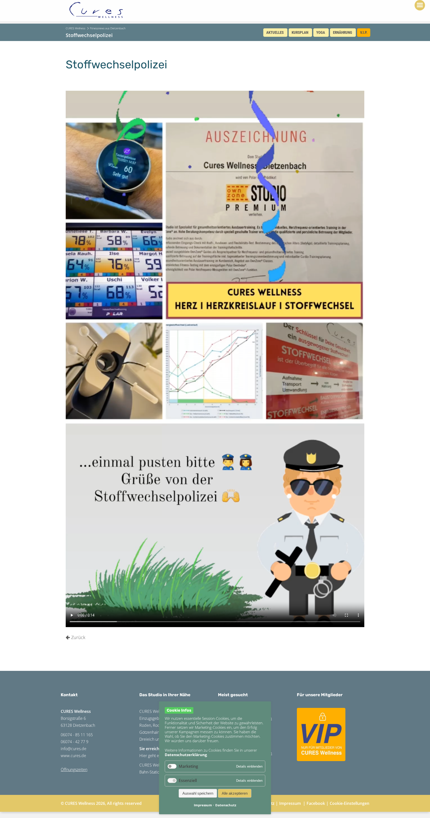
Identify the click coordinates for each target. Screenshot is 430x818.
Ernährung (342, 32)
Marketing (188, 766)
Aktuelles (275, 32)
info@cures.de (73, 748)
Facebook (316, 803)
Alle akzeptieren (235, 793)
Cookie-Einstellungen (349, 803)
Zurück (78, 637)
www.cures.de (73, 755)
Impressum (290, 803)
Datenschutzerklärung (186, 754)
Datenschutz (225, 805)
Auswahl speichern (197, 793)
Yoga (320, 32)
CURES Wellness (75, 28)
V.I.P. (363, 32)
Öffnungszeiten (74, 769)
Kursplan (300, 32)
